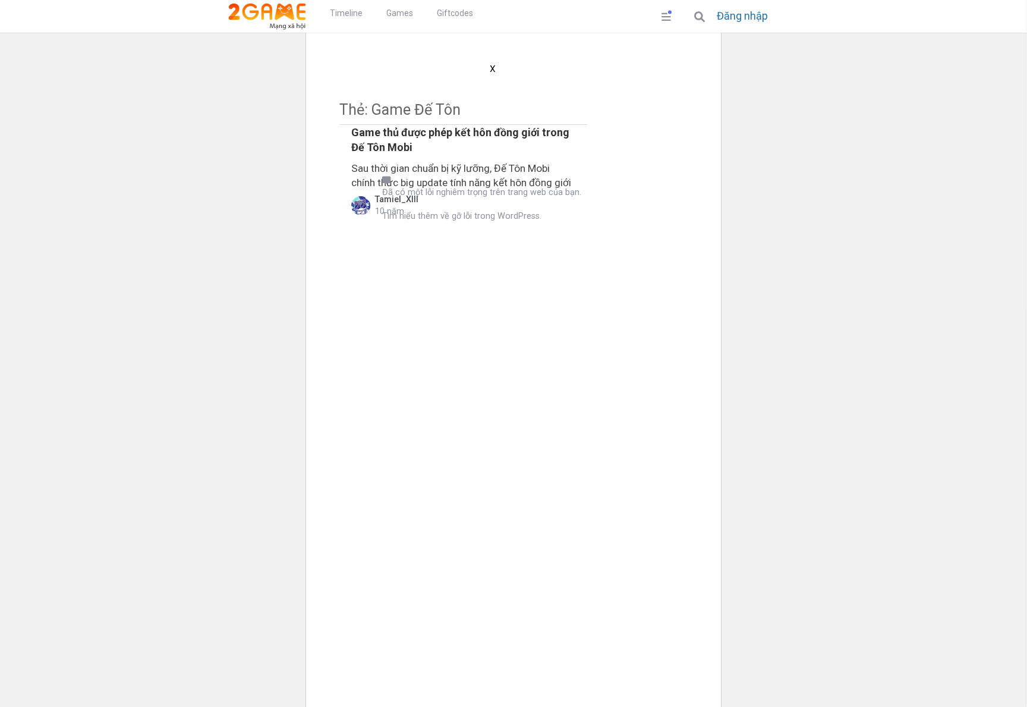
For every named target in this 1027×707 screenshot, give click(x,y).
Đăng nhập (742, 16)
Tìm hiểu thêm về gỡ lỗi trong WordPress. (461, 216)
